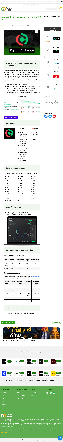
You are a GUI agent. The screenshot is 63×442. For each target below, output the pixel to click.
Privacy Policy (4, 432)
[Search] (56, 9)
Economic (4, 404)
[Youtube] (54, 393)
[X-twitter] (51, 393)
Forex (3, 398)
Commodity (4, 401)
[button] (59, 16)
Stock (3, 395)
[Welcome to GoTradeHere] (6, 9)
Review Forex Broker (21, 395)
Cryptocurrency (5, 392)
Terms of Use (4, 434)
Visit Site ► (57, 43)
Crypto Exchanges (21, 398)
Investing (4, 407)
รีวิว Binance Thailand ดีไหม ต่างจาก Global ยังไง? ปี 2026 (19, 341)
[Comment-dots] (60, 438)
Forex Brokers (20, 392)
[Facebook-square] (47, 393)
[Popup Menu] (60, 8)
